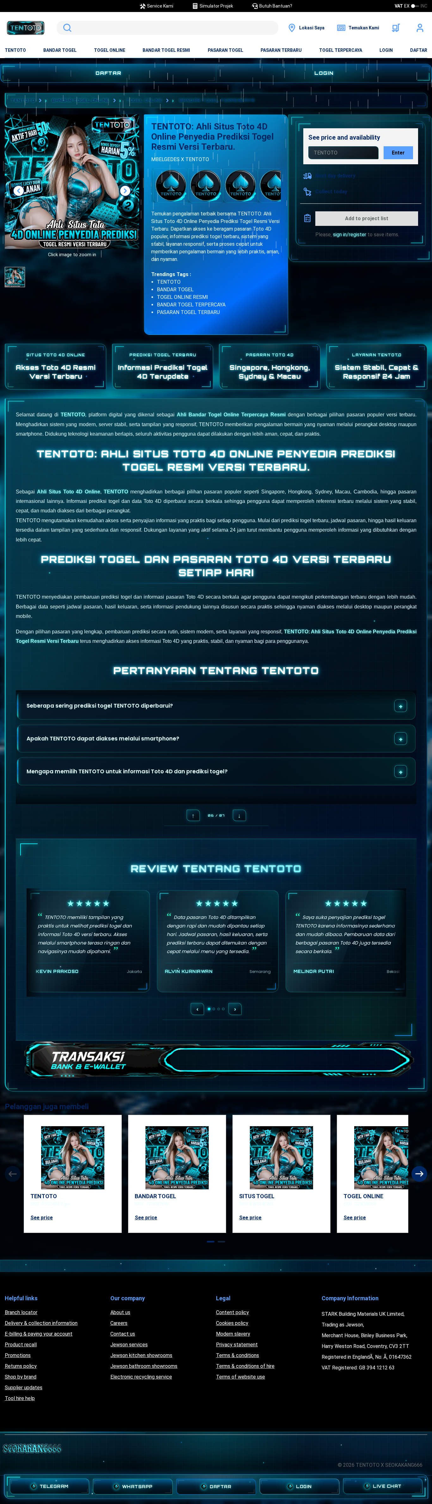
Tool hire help (20, 1398)
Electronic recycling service (141, 1377)
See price (41, 1218)
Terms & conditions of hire (245, 1366)
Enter (398, 153)
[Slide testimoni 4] (223, 1009)
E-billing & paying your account (38, 1334)
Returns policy (21, 1366)
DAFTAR (418, 50)
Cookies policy (232, 1323)
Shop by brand (20, 1377)
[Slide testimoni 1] (209, 1009)
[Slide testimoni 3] (218, 1009)
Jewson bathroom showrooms (143, 1366)
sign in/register (349, 235)
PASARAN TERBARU (281, 50)
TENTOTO (15, 50)
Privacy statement (237, 1345)
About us (120, 1312)
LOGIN (386, 50)
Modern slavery (233, 1334)
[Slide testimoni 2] (214, 1009)
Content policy (232, 1312)
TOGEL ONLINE (109, 50)
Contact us (122, 1334)
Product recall (21, 1345)
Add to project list (366, 218)
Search (66, 28)
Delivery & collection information (41, 1323)
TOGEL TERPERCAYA (340, 50)
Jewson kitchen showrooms (141, 1355)
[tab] (210, 1241)
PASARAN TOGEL (225, 50)
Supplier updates (23, 1388)
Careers (118, 1323)
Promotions (18, 1355)
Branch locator (21, 1312)
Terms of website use (240, 1377)
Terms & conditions (237, 1355)
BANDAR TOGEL (60, 50)
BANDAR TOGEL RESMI (166, 50)
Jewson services (129, 1345)
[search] (167, 28)
